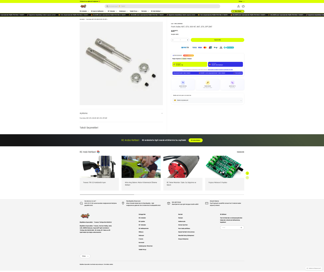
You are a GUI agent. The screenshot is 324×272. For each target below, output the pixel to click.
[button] (243, 6)
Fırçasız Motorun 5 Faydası (218, 182)
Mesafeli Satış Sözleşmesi (186, 235)
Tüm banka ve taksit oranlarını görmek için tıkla (220, 69)
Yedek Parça (133, 11)
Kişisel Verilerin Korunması (186, 232)
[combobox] (162, 6)
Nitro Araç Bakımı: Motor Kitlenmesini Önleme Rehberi (141, 183)
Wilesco (141, 232)
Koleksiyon (122, 11)
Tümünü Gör (240, 152)
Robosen (141, 235)
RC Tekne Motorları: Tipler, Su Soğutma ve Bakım (181, 183)
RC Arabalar (83, 11)
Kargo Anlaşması (183, 239)
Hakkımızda (181, 221)
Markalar (144, 11)
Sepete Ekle (217, 40)
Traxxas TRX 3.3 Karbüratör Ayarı (94, 182)
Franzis (141, 239)
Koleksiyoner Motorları (146, 246)
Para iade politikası (184, 228)
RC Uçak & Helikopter (97, 11)
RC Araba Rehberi (195, 140)
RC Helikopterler (144, 228)
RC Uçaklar (142, 221)
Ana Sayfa (82, 19)
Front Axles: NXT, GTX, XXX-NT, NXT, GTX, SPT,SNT (97, 19)
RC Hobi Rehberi (156, 11)
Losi (172, 23)
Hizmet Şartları (183, 225)
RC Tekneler (111, 11)
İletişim (180, 218)
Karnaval (141, 242)
